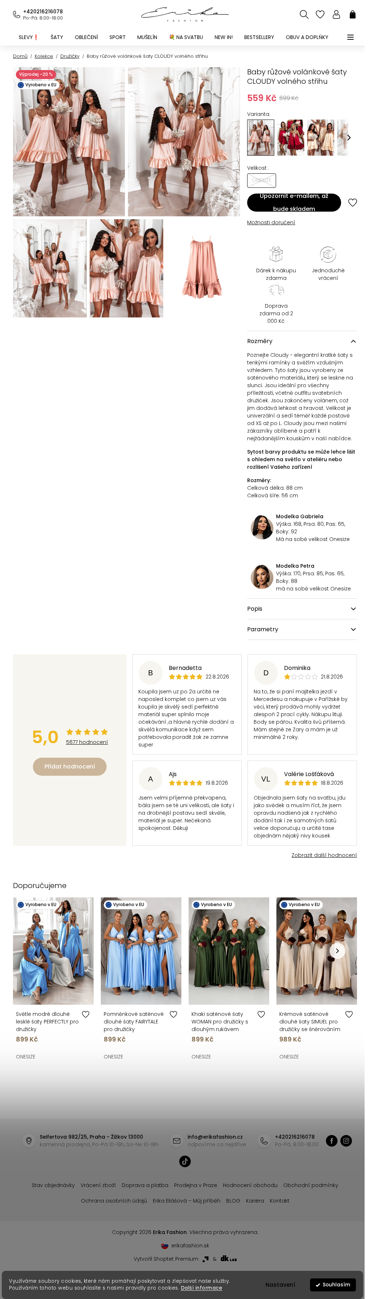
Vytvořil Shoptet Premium (166, 1259)
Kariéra (255, 1200)
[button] (349, 138)
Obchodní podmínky (310, 1185)
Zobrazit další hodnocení (324, 855)
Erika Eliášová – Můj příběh (186, 1200)
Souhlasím (336, 1284)
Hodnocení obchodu (250, 1185)
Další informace (201, 1288)
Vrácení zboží (98, 1185)
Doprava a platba (145, 1185)
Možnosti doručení (271, 222)
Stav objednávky (53, 1185)
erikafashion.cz (331, 1141)
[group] (290, 138)
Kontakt (279, 1200)
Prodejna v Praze (195, 1185)
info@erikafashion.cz (215, 1136)
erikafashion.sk (190, 1245)
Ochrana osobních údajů (114, 1200)
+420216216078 (43, 11)
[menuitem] (29, 37)
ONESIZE (25, 1056)
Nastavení (280, 1285)
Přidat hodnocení (69, 766)
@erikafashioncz (185, 1161)
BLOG (233, 1200)
